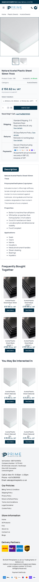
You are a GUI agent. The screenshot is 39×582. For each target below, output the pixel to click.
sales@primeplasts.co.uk (17, 480)
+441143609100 (22, 114)
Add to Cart (25, 108)
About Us (5, 529)
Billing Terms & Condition (10, 489)
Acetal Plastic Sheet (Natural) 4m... (28, 394)
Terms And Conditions (10, 502)
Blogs (4, 535)
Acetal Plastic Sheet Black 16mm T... (10, 302)
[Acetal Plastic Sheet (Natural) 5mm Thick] (10, 419)
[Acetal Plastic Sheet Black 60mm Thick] (28, 328)
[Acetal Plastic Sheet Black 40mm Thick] (28, 287)
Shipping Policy (7, 493)
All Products (6, 523)
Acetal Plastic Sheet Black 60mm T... (29, 343)
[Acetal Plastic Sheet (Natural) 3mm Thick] (10, 378)
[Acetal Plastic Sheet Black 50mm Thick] (10, 328)
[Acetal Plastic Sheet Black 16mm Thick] (10, 287)
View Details (10, 310)
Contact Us (6, 532)
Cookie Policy (6, 508)
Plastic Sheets (13, 14)
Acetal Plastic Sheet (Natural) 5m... (10, 434)
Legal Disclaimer (7, 505)
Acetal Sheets (25, 14)
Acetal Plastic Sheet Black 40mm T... (29, 302)
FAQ (3, 526)
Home (4, 14)
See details (18, 128)
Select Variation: (8, 97)
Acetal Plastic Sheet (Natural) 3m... (10, 394)
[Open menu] (3, 8)
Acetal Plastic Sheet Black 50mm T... (10, 343)
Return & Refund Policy (10, 499)
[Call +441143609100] (32, 7)
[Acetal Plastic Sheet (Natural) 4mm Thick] (28, 378)
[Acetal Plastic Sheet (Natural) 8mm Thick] (28, 419)
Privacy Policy (6, 496)
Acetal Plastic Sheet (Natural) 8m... (28, 434)
